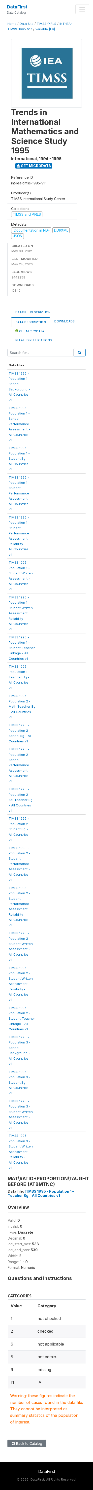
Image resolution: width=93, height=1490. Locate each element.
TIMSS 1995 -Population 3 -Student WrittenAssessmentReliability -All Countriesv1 (21, 1152)
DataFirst (17, 6)
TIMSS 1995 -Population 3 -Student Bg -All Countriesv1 (20, 1082)
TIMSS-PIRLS (46, 24)
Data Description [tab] (30, 322)
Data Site (26, 24)
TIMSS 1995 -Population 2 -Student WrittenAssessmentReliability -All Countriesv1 (21, 984)
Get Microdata (35, 166)
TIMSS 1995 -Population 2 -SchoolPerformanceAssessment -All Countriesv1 (20, 765)
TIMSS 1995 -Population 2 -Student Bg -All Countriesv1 (20, 829)
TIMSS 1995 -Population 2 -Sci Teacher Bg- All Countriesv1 (20, 799)
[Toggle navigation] (82, 9)
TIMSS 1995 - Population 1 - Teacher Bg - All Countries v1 (41, 1193)
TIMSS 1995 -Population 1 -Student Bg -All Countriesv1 (19, 458)
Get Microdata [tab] (31, 331)
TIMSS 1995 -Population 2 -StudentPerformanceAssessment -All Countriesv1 (20, 864)
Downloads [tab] (64, 321)
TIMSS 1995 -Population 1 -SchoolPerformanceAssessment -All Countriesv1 (19, 424)
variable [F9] (45, 29)
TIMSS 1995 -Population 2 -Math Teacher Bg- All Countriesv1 (22, 706)
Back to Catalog (28, 1443)
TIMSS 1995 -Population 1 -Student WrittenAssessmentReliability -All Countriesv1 (21, 613)
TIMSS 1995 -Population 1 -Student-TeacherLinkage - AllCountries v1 (22, 647)
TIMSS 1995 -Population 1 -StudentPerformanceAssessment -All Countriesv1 (19, 493)
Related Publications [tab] (33, 340)
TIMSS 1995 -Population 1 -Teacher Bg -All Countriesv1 (19, 677)
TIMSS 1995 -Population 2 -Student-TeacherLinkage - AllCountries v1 (22, 1018)
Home (11, 24)
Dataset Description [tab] (33, 312)
